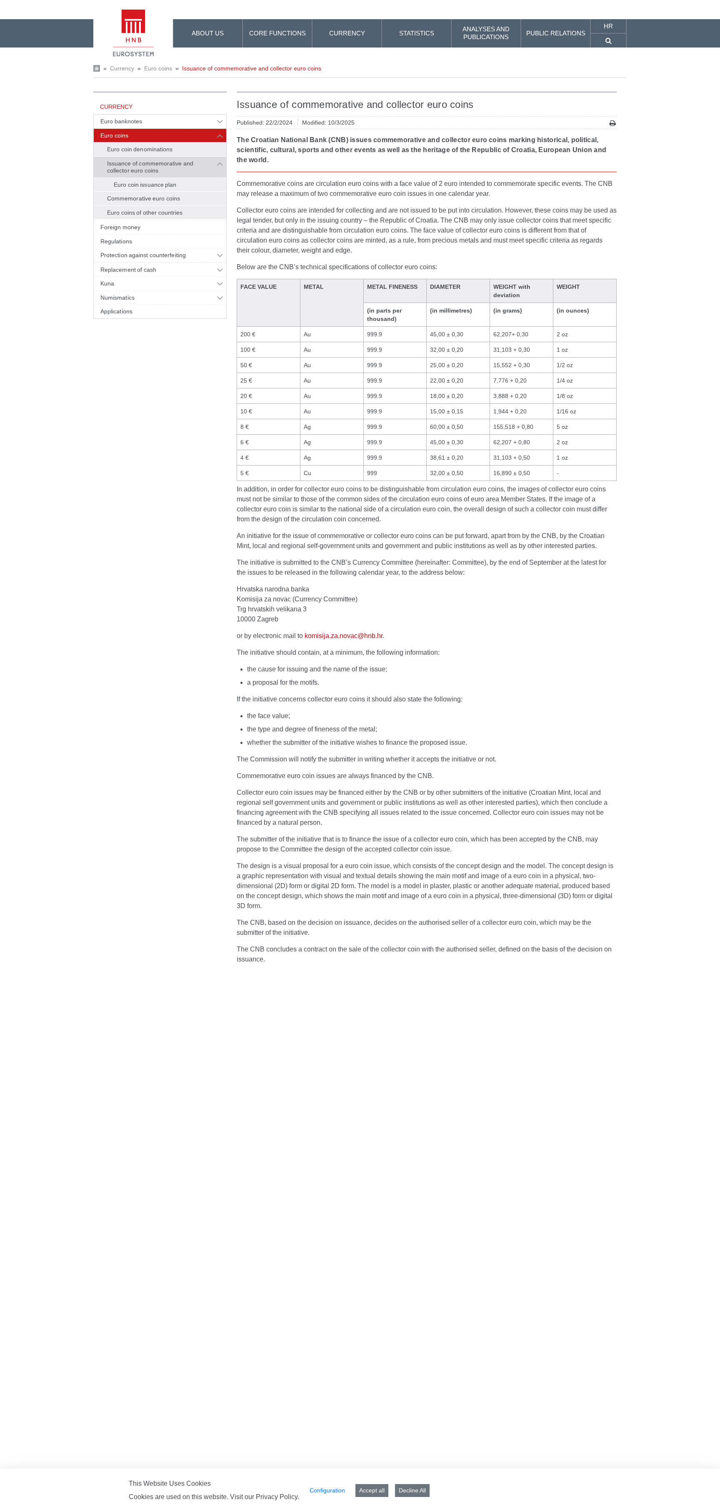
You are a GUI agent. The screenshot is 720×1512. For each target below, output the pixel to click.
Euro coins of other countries (144, 212)
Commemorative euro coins (143, 198)
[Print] (613, 123)
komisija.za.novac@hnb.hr (343, 635)
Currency (122, 68)
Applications (116, 311)
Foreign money (120, 227)
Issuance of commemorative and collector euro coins (251, 68)
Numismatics (117, 297)
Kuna (107, 283)
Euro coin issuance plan (145, 184)
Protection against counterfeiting (143, 255)
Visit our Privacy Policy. (264, 1496)
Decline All (412, 1490)
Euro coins (158, 68)
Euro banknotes (121, 121)
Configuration (327, 1490)
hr (608, 26)
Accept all (372, 1490)
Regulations (116, 241)
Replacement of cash (128, 269)
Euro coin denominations (139, 149)
